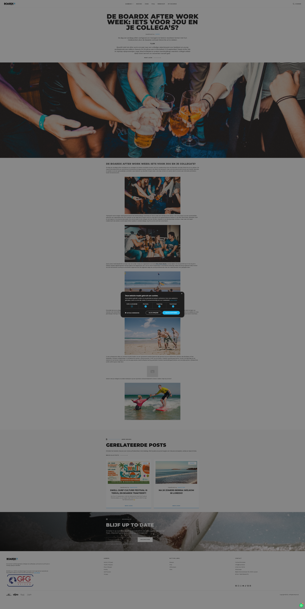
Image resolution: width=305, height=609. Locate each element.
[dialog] (152, 304)
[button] (132, 312)
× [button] (181, 293)
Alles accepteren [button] (171, 312)
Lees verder (173, 300)
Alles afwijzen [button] (153, 312)
